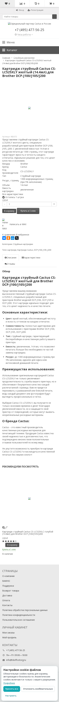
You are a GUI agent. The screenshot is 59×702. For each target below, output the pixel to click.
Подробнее (9, 683)
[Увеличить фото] (3, 527)
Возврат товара (10, 590)
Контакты (7, 605)
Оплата (6, 600)
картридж (11, 250)
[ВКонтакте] (4, 238)
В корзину (9, 210)
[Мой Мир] (12, 238)
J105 (45, 250)
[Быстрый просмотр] (6, 527)
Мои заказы (8, 632)
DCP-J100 (38, 250)
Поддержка (8, 585)
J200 (49, 250)
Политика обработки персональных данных (25, 610)
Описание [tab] (11, 257)
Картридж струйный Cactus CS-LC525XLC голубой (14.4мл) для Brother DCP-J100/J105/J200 (27, 532)
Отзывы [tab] (11, 263)
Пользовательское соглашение (18, 619)
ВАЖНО (6, 580)
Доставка (7, 595)
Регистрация (37, 10)
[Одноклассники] (8, 238)
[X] (17, 238)
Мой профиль (9, 637)
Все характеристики (12, 194)
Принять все (11, 688)
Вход (21, 10)
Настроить (10, 695)
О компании (8, 576)
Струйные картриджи (23, 244)
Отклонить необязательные (38, 688)
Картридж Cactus (25, 250)
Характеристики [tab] (32, 257)
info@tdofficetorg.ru (16, 660)
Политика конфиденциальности (18, 614)
